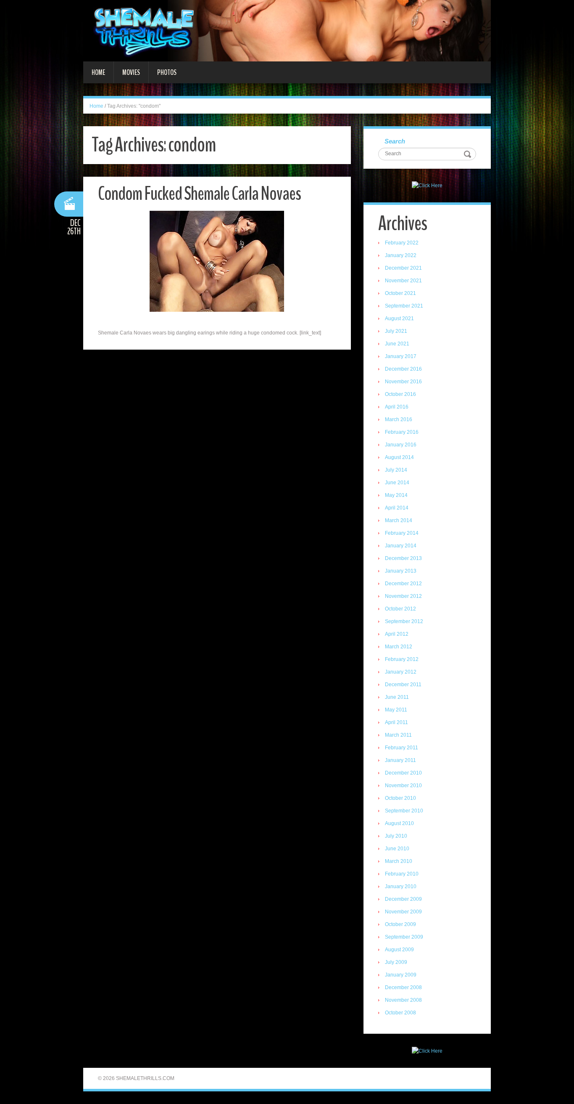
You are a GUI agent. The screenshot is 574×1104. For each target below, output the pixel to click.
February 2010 (402, 874)
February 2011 (401, 748)
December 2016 (403, 369)
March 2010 (398, 861)
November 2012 (403, 596)
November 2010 (403, 785)
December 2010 (403, 773)
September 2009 (404, 937)
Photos (166, 72)
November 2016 (403, 382)
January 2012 (400, 672)
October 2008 (400, 1013)
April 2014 (396, 508)
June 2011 (397, 697)
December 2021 (403, 268)
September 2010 (404, 811)
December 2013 (403, 558)
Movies (131, 72)
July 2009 (396, 962)
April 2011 (396, 722)
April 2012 (396, 634)
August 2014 (399, 457)
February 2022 (402, 243)
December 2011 (403, 684)
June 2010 (397, 849)
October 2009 (400, 924)
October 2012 (400, 609)
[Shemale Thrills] (287, 30)
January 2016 (400, 445)
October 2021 (400, 293)
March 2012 (398, 647)
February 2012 (402, 659)
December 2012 (403, 583)
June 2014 (397, 483)
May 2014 (396, 495)
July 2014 (396, 470)
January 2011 (400, 760)
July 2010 (396, 836)
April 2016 (396, 407)
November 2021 (403, 281)
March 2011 (398, 735)
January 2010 (400, 886)
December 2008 (403, 987)
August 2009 (399, 950)
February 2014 (402, 533)
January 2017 (400, 356)
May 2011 (396, 710)
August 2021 (399, 318)
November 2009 (403, 912)
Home (98, 72)
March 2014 (398, 520)
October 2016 (400, 394)
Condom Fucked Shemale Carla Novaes (199, 194)
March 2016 (398, 419)
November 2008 (403, 1000)
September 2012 (404, 621)
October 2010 (400, 798)
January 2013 (400, 571)
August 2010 (399, 823)
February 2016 (402, 432)
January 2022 (400, 255)
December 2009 (403, 899)
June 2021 (397, 344)
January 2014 (400, 546)
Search (394, 141)
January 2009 (400, 975)
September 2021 (404, 306)
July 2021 (396, 331)
